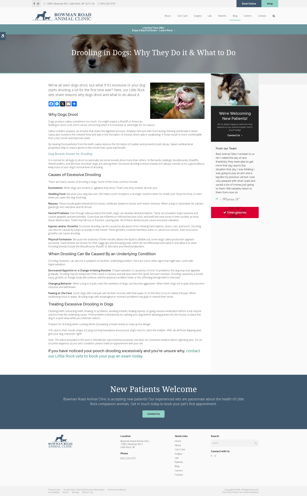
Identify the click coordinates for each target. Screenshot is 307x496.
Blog (235, 15)
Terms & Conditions (117, 489)
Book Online (249, 3)
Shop (270, 3)
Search (66, 492)
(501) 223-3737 (107, 3)
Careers (248, 15)
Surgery (197, 15)
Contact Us (153, 414)
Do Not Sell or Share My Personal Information (84, 489)
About (168, 15)
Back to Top (87, 492)
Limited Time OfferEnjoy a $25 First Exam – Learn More (152, 29)
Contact (262, 15)
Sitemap (75, 492)
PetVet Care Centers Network (245, 492)
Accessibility (53, 492)
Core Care (182, 15)
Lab (210, 15)
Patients (222, 15)
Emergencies (236, 212)
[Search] (256, 443)
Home (178, 441)
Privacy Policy (54, 489)
